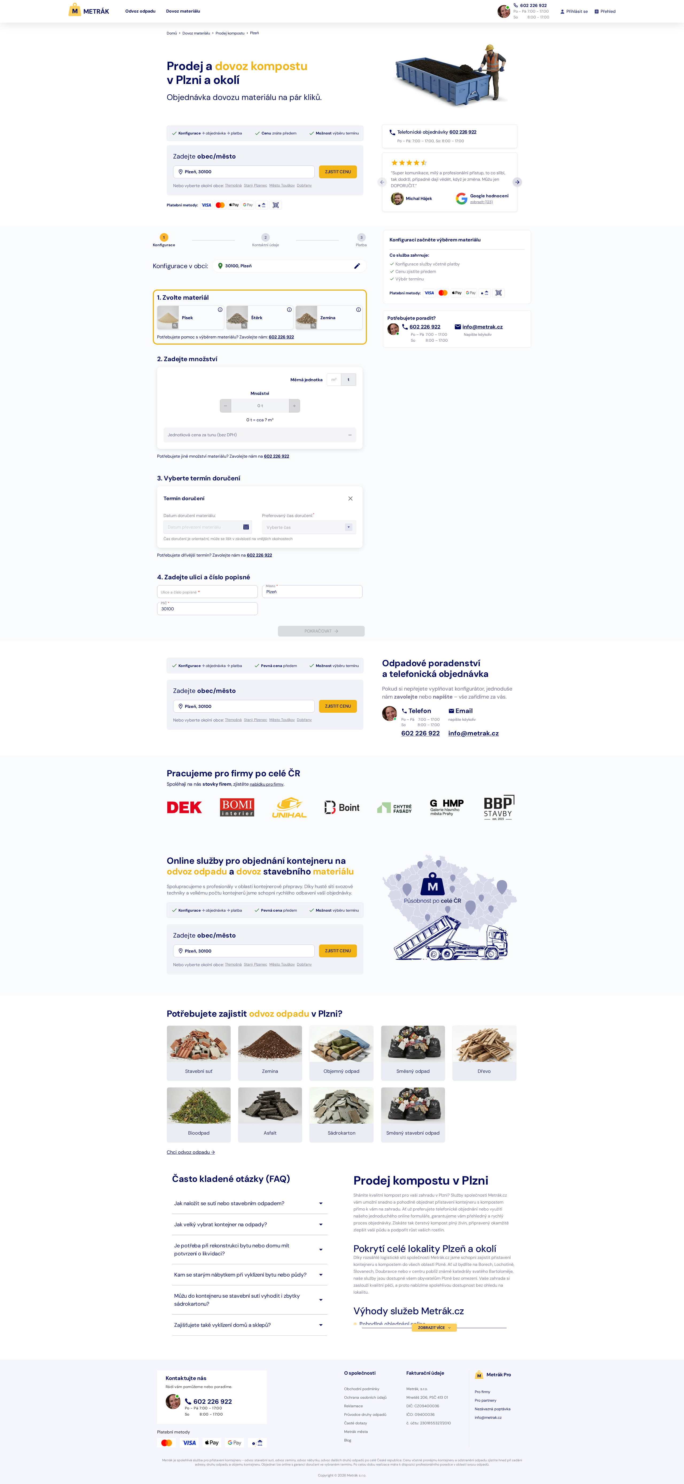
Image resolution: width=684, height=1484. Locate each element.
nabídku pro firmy (266, 784)
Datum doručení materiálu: (190, 515)
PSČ (165, 603)
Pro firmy (482, 1391)
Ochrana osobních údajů (365, 1397)
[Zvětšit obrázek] (175, 326)
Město (272, 586)
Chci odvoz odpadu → (191, 1152)
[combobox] (249, 171)
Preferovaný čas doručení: (288, 515)
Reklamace (353, 1406)
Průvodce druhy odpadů (365, 1414)
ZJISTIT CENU (338, 172)
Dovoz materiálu (183, 11)
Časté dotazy (355, 1423)
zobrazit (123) (481, 201)
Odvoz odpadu (140, 11)
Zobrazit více (431, 1327)
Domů (172, 33)
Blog (347, 1440)
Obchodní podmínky (361, 1388)
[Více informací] (220, 310)
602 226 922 (533, 5)
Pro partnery (485, 1400)
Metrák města (356, 1431)
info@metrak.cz (483, 327)
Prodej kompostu (230, 33)
